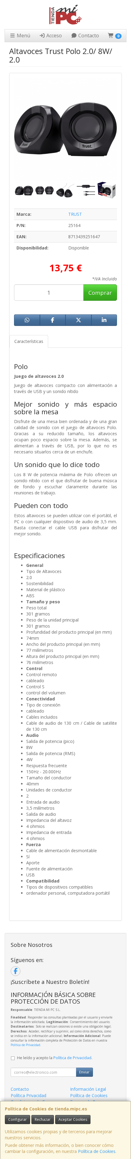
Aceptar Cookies (72, 1119)
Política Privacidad (28, 1095)
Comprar (100, 292)
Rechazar (43, 1119)
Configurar (17, 1119)
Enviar (84, 1072)
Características (28, 341)
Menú (23, 35)
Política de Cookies (96, 1151)
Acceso (53, 35)
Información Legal (88, 1089)
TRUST (75, 214)
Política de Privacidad (25, 1045)
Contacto (88, 35)
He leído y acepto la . (54, 1057)
